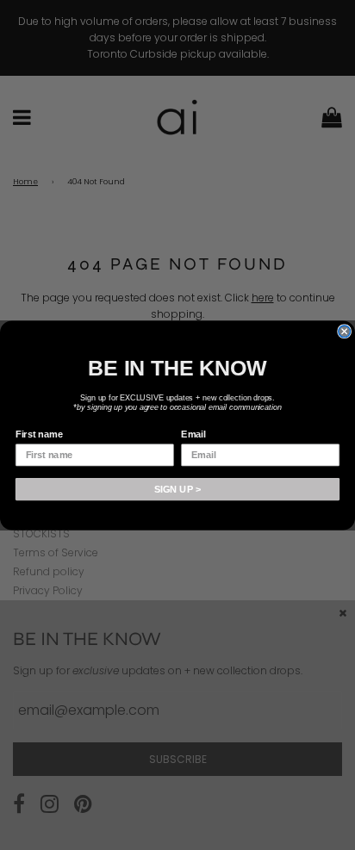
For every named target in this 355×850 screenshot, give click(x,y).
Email (193, 434)
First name (39, 434)
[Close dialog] (345, 331)
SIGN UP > (177, 488)
